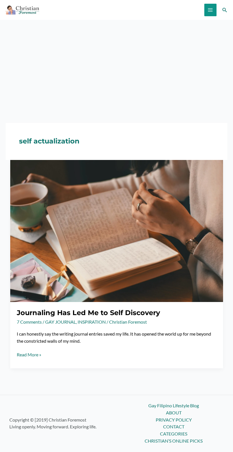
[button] (224, 10)
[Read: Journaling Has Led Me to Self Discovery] (116, 230)
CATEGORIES (173, 433)
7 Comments (29, 321)
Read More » (29, 355)
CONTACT (173, 426)
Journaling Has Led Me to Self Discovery (88, 313)
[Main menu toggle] (210, 10)
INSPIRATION (92, 321)
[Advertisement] (116, 62)
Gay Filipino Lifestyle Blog (173, 405)
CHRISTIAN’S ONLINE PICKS (174, 440)
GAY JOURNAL (60, 321)
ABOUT (174, 412)
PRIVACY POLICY (174, 419)
